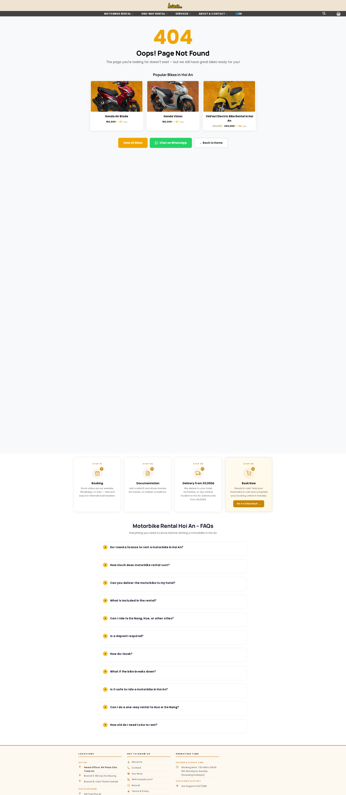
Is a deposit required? (127, 636)
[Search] (324, 13)
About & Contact (212, 13)
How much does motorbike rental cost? (140, 565)
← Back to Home (211, 143)
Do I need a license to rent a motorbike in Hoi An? (146, 547)
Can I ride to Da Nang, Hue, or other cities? (142, 618)
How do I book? (121, 654)
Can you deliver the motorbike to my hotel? (143, 583)
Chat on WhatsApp (173, 143)
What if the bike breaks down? (133, 671)
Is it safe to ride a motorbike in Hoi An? (139, 689)
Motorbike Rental (117, 13)
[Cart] (338, 14)
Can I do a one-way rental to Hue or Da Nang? (144, 707)
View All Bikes (133, 143)
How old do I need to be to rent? (134, 725)
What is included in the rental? (133, 600)
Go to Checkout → (249, 503)
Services (182, 13)
